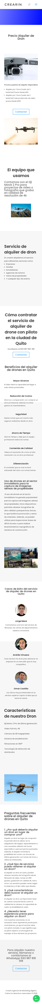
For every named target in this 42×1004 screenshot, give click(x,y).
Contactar (21, 111)
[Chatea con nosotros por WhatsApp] (36, 998)
